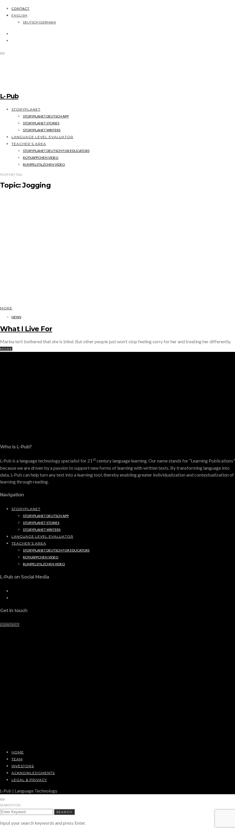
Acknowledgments (33, 773)
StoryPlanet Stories (41, 123)
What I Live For (26, 329)
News (16, 317)
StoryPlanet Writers (41, 130)
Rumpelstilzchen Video (44, 164)
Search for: (10, 805)
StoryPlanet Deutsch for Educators (56, 151)
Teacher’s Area (28, 144)
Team (17, 759)
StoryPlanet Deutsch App (46, 116)
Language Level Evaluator (42, 137)
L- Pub (9, 96)
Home (17, 752)
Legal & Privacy (29, 780)
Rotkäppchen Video (40, 157)
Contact (20, 8)
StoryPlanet (25, 109)
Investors (22, 766)
